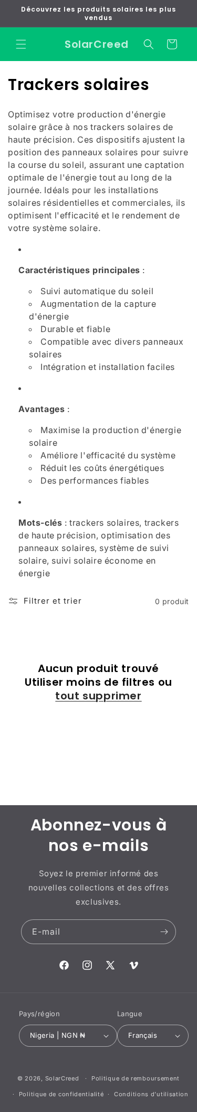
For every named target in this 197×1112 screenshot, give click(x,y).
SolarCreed (62, 1078)
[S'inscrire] (163, 931)
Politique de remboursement (135, 1078)
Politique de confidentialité (61, 1094)
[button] (21, 44)
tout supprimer (98, 696)
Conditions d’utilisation (151, 1094)
